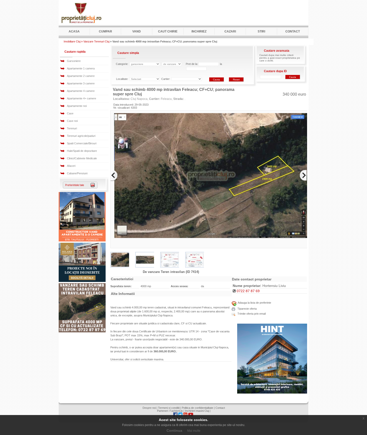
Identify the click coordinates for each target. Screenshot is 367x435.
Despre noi (149, 407)
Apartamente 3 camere (81, 83)
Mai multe (193, 431)
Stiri (261, 31)
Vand (136, 31)
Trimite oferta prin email (251, 313)
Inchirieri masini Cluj (197, 410)
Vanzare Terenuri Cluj (96, 41)
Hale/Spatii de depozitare (82, 150)
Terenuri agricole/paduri (81, 135)
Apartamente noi (77, 105)
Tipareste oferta (247, 308)
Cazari (230, 31)
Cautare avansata (276, 50)
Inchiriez (198, 31)
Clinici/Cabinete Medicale (82, 158)
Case (70, 113)
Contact (292, 31)
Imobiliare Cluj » (73, 41)
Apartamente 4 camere (81, 90)
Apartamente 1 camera (81, 68)
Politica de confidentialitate (197, 407)
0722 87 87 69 (248, 291)
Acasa (74, 31)
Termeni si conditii (169, 407)
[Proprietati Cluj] (81, 23)
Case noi (72, 120)
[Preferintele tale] (80, 187)
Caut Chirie (168, 31)
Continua (174, 431)
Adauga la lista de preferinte (254, 302)
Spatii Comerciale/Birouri (81, 143)
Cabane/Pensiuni (77, 173)
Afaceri (71, 165)
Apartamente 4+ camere (81, 98)
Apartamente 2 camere (81, 75)
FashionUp (176, 410)
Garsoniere (74, 60)
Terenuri (72, 128)
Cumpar (105, 31)
